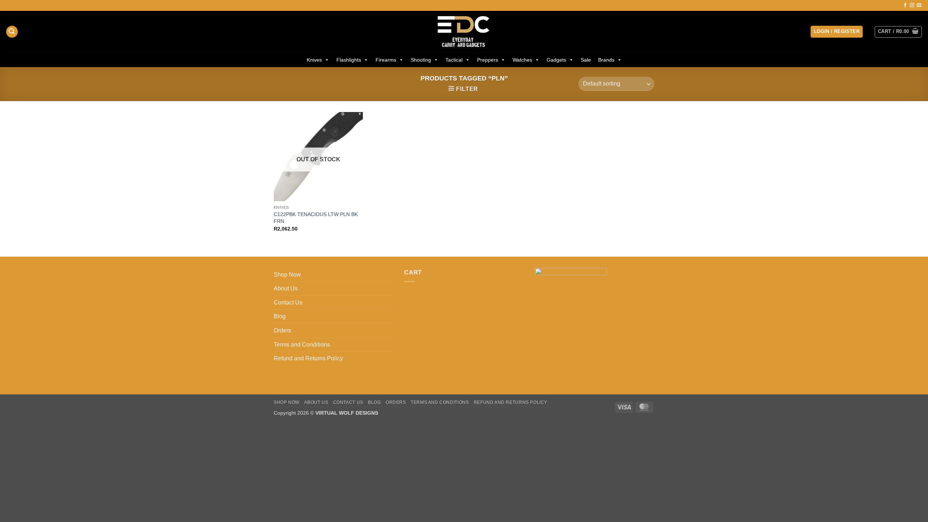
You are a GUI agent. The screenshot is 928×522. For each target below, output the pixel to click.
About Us (286, 288)
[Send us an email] (919, 5)
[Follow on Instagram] (912, 5)
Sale (586, 60)
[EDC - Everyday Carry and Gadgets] (464, 31)
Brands (606, 60)
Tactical (454, 60)
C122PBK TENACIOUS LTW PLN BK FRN (316, 217)
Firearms (386, 60)
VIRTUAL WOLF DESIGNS (346, 413)
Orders (282, 330)
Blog (280, 316)
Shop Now (287, 275)
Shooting (421, 60)
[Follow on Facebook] (905, 5)
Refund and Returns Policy (308, 358)
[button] (12, 32)
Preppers (487, 60)
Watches (522, 60)
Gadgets (556, 60)
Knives (314, 60)
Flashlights (348, 60)
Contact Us (288, 302)
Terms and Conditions (302, 344)
